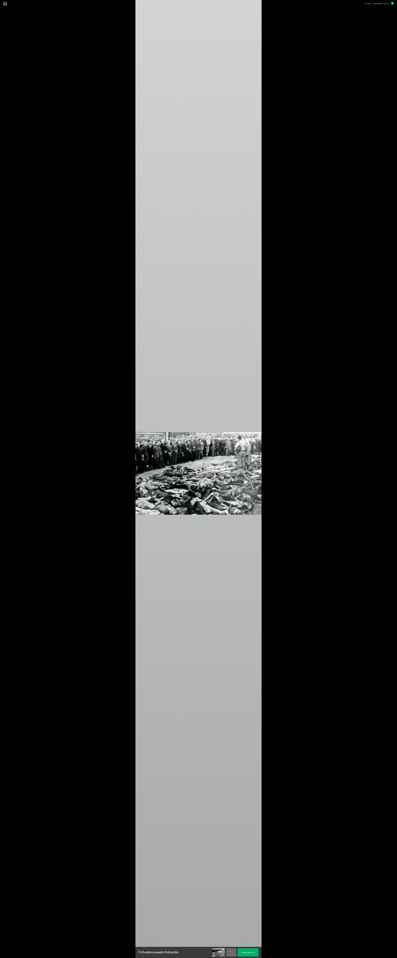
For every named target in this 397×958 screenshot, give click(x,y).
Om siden (368, 3)
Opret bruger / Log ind (381, 3)
